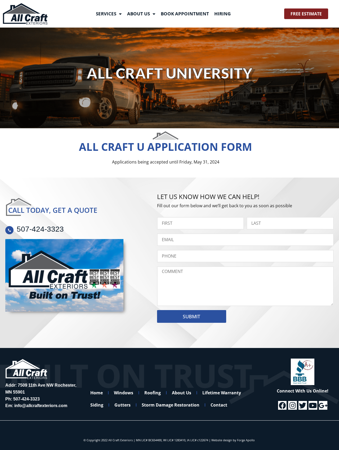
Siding (96, 405)
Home (96, 393)
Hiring (222, 14)
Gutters (122, 405)
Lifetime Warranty (221, 393)
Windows (123, 393)
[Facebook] (282, 405)
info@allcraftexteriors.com (40, 405)
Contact (219, 405)
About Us (138, 14)
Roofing (152, 393)
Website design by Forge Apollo (233, 440)
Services (106, 14)
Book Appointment (185, 14)
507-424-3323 (26, 399)
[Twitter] (302, 405)
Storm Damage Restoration (170, 405)
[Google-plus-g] (323, 405)
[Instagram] (292, 405)
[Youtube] (313, 405)
